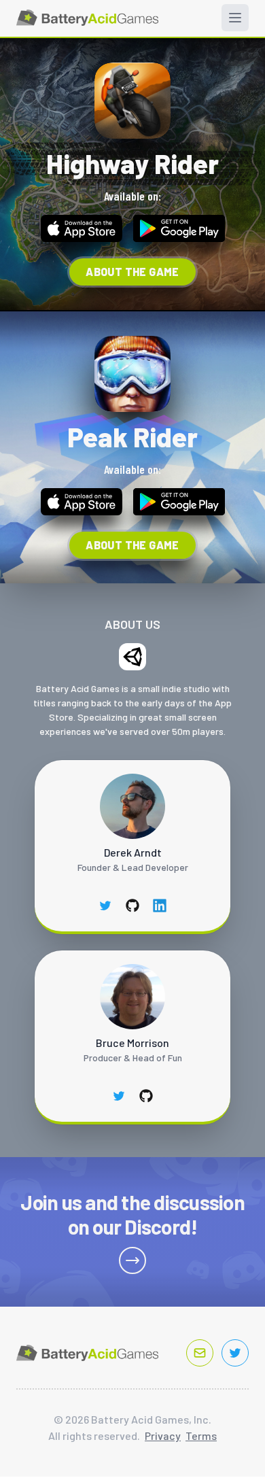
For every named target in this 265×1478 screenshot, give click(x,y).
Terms (201, 1435)
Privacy (163, 1435)
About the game (132, 271)
